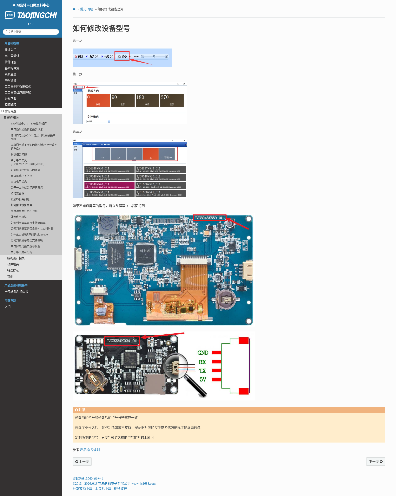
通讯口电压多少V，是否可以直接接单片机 (33, 137)
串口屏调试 (12, 56)
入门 (8, 307)
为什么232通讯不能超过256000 (29, 234)
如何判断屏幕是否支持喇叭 (27, 240)
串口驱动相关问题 (21, 175)
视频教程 (10, 105)
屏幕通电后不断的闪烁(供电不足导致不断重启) (34, 146)
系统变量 (10, 74)
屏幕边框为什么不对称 (24, 211)
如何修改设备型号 (21, 205)
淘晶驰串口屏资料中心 (33, 5)
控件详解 (10, 62)
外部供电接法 (19, 216)
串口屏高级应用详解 (18, 92)
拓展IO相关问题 (20, 199)
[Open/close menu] (2, 111)
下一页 (374, 461)
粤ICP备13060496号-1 (88, 478)
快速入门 (10, 50)
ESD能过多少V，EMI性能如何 (29, 123)
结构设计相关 (16, 258)
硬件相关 (13, 117)
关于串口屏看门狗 (21, 252)
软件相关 (13, 264)
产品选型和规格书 (16, 292)
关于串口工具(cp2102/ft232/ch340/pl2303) (27, 162)
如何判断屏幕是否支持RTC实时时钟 (32, 228)
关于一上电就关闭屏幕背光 (27, 187)
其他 (10, 276)
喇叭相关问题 (19, 154)
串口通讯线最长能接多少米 (27, 129)
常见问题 (10, 111)
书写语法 (10, 80)
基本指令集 (12, 68)
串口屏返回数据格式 (18, 86)
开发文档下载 (82, 488)
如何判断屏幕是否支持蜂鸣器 (28, 222)
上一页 (83, 461)
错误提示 (13, 270)
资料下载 (10, 99)
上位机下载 (103, 488)
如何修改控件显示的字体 (25, 170)
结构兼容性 (17, 193)
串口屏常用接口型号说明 (25, 246)
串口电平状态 (19, 181)
